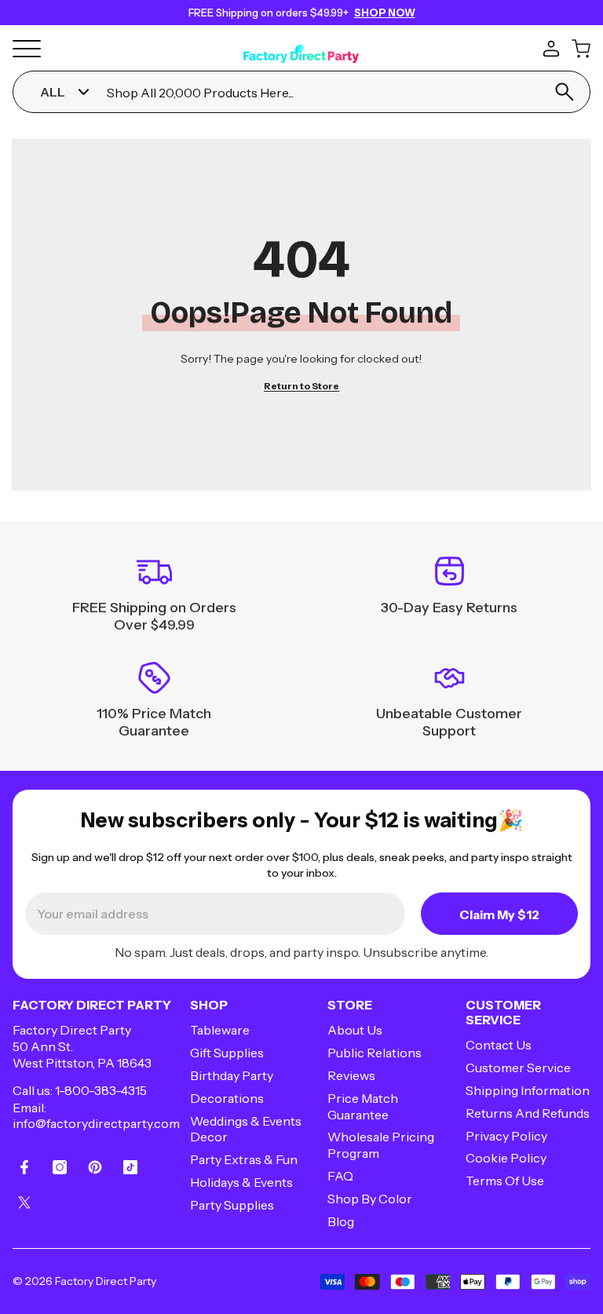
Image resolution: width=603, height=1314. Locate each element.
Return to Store (301, 386)
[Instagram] (59, 1167)
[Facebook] (24, 1167)
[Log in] (551, 49)
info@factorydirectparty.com (96, 1123)
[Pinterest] (95, 1167)
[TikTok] (130, 1167)
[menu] (27, 48)
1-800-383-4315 (101, 1090)
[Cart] (581, 48)
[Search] (564, 91)
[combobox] (320, 92)
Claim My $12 (499, 914)
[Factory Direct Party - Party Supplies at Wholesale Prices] (301, 46)
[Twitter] (24, 1202)
